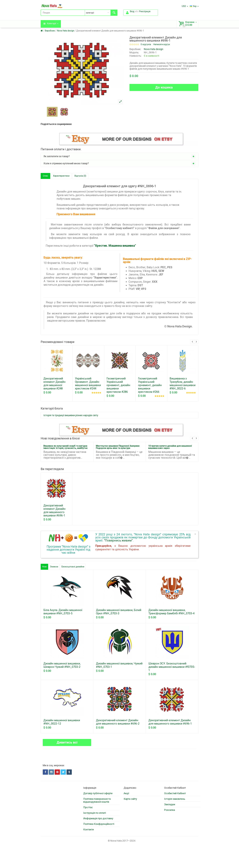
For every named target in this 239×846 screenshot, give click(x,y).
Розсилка (169, 809)
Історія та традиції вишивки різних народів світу (70, 415)
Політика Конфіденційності (98, 823)
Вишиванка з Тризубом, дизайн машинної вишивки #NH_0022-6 (182, 383)
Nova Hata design (65, 30)
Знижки (54, 566)
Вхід (132, 11)
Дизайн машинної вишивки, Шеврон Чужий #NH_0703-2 (61, 665)
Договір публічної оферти (97, 793)
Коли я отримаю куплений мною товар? (66, 163)
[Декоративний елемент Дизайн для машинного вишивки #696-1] (120, 101)
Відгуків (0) (80, 175)
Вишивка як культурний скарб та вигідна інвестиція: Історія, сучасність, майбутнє (65, 447)
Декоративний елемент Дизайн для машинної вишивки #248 (54, 383)
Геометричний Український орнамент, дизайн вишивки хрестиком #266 (150, 385)
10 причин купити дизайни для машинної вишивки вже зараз (170, 447)
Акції (126, 793)
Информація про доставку (98, 818)
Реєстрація (144, 11)
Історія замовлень (174, 798)
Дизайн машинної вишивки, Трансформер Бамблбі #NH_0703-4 (171, 611)
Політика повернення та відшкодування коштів (97, 800)
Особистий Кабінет (175, 793)
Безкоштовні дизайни (72, 566)
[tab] (119, 156)
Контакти (88, 829)
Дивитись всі (67, 742)
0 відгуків (146, 44)
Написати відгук (161, 44)
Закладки (169, 804)
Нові (44, 566)
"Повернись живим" (118, 540)
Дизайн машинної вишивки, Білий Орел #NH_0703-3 (118, 611)
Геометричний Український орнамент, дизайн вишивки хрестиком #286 (118, 385)
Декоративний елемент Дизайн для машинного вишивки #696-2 (117, 722)
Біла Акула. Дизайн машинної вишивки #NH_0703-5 (62, 611)
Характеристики (61, 175)
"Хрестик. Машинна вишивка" (115, 245)
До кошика (164, 87)
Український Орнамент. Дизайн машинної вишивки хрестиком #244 (88, 383)
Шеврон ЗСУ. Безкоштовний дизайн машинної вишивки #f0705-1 (171, 667)
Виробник (50, 30)
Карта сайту (130, 798)
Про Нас (88, 807)
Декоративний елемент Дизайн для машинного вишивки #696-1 (110, 30)
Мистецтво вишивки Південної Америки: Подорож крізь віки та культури (118, 447)
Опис (45, 175)
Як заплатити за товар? (57, 156)
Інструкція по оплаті (94, 812)
